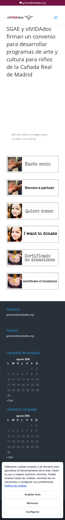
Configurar (32, 511)
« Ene (9, 400)
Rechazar (32, 503)
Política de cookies (16, 485)
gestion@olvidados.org (20, 314)
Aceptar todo (33, 494)
